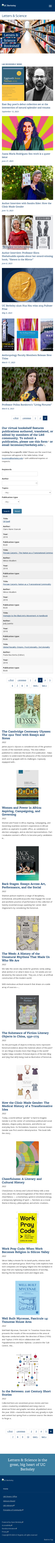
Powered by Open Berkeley (12, 1522)
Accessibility (7, 1525)
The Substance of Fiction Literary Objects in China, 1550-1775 (25, 1034)
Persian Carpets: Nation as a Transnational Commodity (27, 584)
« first (16, 418)
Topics (5, 488)
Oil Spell (6, 521)
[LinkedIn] (9, 1484)
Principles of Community (13, 1510)
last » (45, 686)
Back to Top (48, 1539)
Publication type (10, 497)
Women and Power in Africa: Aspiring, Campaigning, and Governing (22, 811)
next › (36, 686)
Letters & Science (14, 15)
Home (5, 1489)
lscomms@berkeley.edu (27, 445)
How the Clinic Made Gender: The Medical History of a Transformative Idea (27, 1106)
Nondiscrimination (9, 1528)
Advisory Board (9, 1501)
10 (29, 1437)
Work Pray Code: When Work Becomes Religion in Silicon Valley (25, 1250)
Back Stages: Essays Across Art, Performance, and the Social (24, 885)
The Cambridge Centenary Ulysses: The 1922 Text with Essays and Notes (26, 734)
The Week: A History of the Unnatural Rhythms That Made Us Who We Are (26, 957)
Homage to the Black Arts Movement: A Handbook (25, 615)
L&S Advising (9, 1505)
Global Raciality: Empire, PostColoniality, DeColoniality (26, 647)
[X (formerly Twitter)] (4, 1484)
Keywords (7, 469)
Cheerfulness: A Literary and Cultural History (22, 1180)
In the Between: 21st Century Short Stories (26, 1393)
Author (5, 478)
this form (42, 441)
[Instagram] (14, 1484)
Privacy (5, 1532)
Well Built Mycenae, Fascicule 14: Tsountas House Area (25, 1320)
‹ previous (27, 418)
